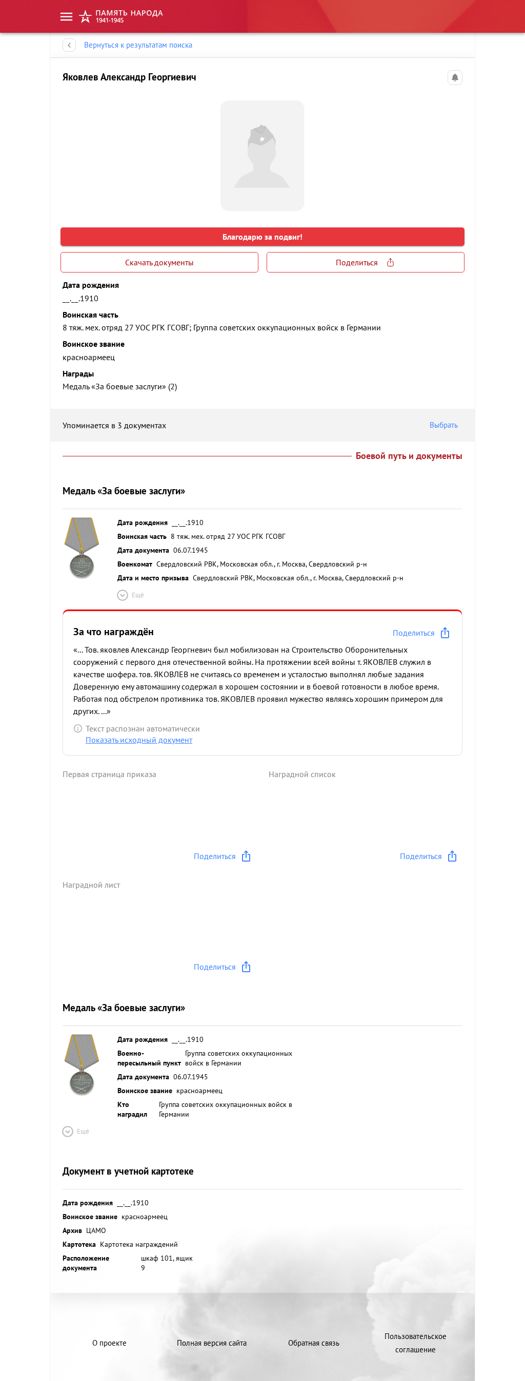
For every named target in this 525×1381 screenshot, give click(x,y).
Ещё (138, 595)
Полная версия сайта (212, 1343)
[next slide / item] (454, 151)
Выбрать (444, 425)
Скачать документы (159, 262)
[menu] (66, 17)
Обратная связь (313, 1343)
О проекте (109, 1343)
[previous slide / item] (71, 151)
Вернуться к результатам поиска (138, 45)
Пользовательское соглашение (416, 1342)
